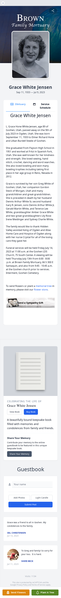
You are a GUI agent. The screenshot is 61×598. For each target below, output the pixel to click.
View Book (15, 411)
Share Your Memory (19, 453)
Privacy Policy (22, 585)
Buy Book (30, 411)
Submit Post (30, 504)
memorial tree (44, 286)
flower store (41, 289)
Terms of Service (38, 585)
